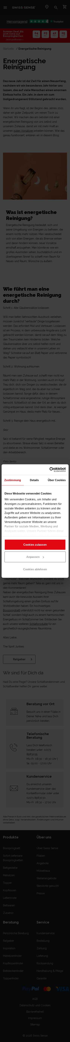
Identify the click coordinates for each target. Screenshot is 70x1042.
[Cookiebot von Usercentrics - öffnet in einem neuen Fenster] (50, 469)
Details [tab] (34, 479)
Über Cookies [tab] (57, 479)
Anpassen (33, 556)
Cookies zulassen (35, 544)
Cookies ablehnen (35, 569)
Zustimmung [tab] (12, 479)
